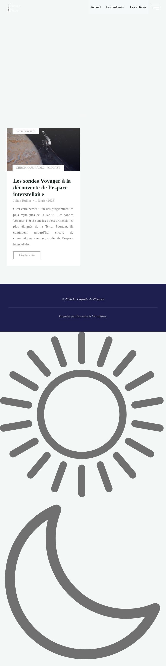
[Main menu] (156, 7)
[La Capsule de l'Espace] (13, 7)
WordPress (99, 316)
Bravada (82, 316)
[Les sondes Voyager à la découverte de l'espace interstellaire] (43, 149)
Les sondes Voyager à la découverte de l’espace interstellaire (42, 187)
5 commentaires (25, 131)
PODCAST (53, 167)
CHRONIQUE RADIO (30, 167)
